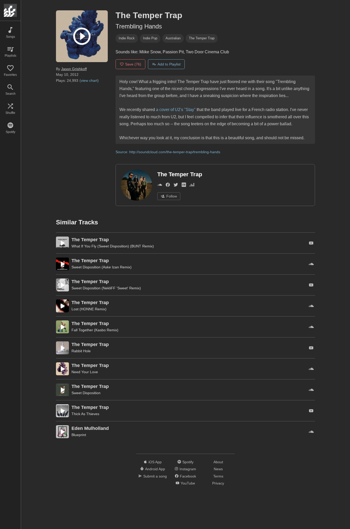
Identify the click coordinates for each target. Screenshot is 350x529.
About (218, 462)
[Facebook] (167, 186)
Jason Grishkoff (74, 69)
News (218, 469)
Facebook (188, 476)
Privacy (218, 483)
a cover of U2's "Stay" (176, 109)
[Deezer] (191, 186)
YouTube (188, 483)
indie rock (127, 38)
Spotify (188, 462)
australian (173, 38)
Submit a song (155, 476)
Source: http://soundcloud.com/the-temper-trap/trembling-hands (168, 152)
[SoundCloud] (159, 186)
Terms (218, 476)
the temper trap (202, 38)
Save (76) (133, 64)
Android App (155, 469)
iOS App (155, 462)
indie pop (150, 38)
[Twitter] (175, 186)
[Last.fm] (183, 186)
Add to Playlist (169, 64)
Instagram (188, 469)
